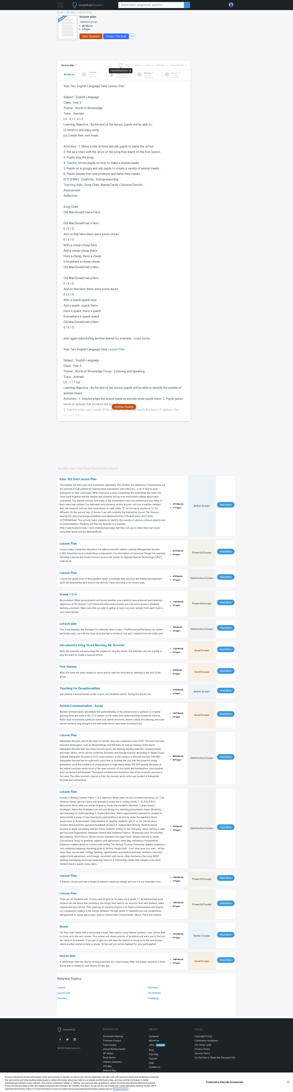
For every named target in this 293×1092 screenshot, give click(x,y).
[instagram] (75, 1041)
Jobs (151, 1044)
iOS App (107, 1066)
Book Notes (109, 1057)
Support (153, 1058)
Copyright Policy (203, 1036)
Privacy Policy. (120, 1089)
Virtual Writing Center (114, 1049)
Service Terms (202, 1053)
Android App (109, 1070)
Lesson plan (63, 992)
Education (153, 987)
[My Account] (232, 4)
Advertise (154, 1040)
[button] (60, 5)
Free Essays (109, 1044)
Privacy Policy (202, 1049)
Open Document (90, 36)
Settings (161, 65)
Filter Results (177, 65)
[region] (146, 1082)
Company (154, 1036)
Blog (151, 1050)
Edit (137, 65)
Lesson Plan (116, 349)
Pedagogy (153, 998)
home (60, 12)
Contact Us (154, 1067)
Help (151, 1062)
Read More (226, 504)
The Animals (154, 992)
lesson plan (88, 16)
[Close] (288, 1082)
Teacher (72, 163)
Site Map (153, 1054)
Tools (148, 65)
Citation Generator (112, 1061)
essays (71, 12)
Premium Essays (112, 1040)
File (127, 65)
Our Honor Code (203, 1044)
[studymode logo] (93, 5)
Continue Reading (124, 406)
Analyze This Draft (116, 36)
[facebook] (61, 1041)
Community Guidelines (206, 1040)
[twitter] (68, 1041)
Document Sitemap (113, 1036)
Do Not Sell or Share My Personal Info (224, 1082)
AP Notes (108, 1053)
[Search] (187, 5)
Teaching (69, 185)
